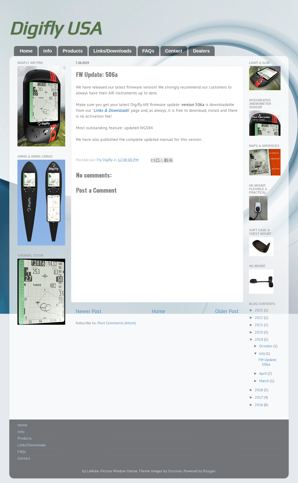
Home (26, 50)
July (262, 353)
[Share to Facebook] (166, 160)
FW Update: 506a (267, 361)
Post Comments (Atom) (117, 323)
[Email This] (153, 160)
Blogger (209, 471)
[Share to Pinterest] (170, 160)
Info (47, 50)
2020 (259, 332)
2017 (259, 397)
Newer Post (89, 311)
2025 (259, 310)
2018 (259, 389)
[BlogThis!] (157, 160)
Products (73, 50)
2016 (259, 404)
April (263, 373)
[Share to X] (161, 160)
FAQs (148, 50)
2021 (259, 324)
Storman (175, 471)
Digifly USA (55, 27)
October (266, 346)
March (264, 380)
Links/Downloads (112, 50)
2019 (259, 339)
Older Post (227, 311)
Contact (173, 50)
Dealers (201, 50)
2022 (259, 317)
